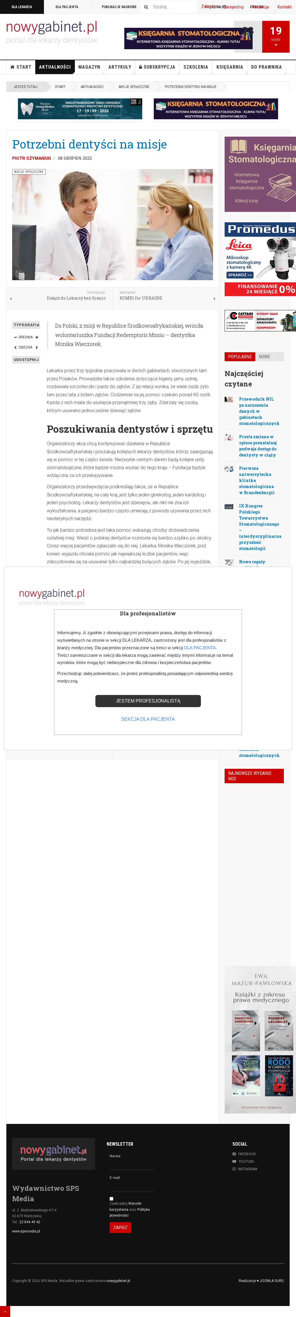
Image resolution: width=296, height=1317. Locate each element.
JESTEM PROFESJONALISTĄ (148, 700)
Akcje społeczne (134, 87)
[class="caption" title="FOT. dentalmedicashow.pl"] (229, 506)
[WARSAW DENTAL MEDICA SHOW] (80, 108)
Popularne (240, 356)
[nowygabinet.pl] (51, 32)
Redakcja (260, 7)
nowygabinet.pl (118, 1281)
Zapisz (120, 1227)
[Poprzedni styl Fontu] (15, 347)
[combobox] (168, 7)
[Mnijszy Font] (15, 337)
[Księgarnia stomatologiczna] (216, 108)
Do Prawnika (266, 67)
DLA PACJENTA (67, 7)
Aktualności (55, 67)
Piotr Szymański (31, 158)
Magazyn (89, 67)
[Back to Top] (5, 1311)
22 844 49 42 (29, 1222)
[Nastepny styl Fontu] (37, 347)
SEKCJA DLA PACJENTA (148, 719)
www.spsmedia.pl (26, 1231)
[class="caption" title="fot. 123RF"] (229, 399)
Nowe (264, 356)
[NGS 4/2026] (233, 797)
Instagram (247, 1169)
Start (24, 67)
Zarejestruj (233, 7)
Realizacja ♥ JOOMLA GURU (261, 1281)
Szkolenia (196, 67)
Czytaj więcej (268, 928)
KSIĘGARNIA (230, 67)
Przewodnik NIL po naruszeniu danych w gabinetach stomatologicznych (259, 411)
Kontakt (285, 7)
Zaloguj (208, 6)
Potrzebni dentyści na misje (89, 144)
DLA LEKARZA (22, 7)
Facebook (247, 1154)
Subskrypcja (159, 67)
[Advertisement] (112, 811)
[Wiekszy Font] (37, 337)
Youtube (246, 1162)
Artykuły (119, 67)
